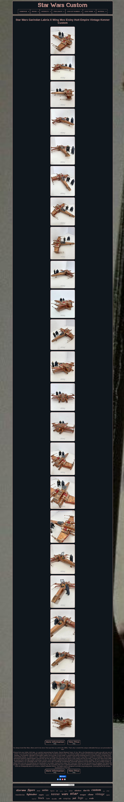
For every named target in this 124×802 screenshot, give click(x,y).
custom (96, 790)
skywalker (54, 798)
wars (65, 794)
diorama (21, 790)
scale (91, 798)
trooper (83, 795)
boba (66, 791)
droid (38, 791)
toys (86, 798)
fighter (108, 795)
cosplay (67, 799)
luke (48, 799)
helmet (61, 791)
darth (86, 790)
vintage (99, 794)
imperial (34, 798)
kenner (55, 794)
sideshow (77, 791)
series (45, 790)
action (71, 791)
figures (52, 791)
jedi (74, 798)
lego (80, 797)
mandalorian (20, 795)
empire (41, 795)
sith (60, 798)
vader (47, 795)
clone (90, 794)
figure (31, 790)
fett (57, 791)
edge (104, 791)
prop (108, 791)
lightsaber (32, 794)
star (74, 794)
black (41, 797)
